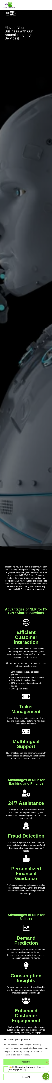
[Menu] (47, 5)
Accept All (26, 1062)
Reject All (26, 1077)
